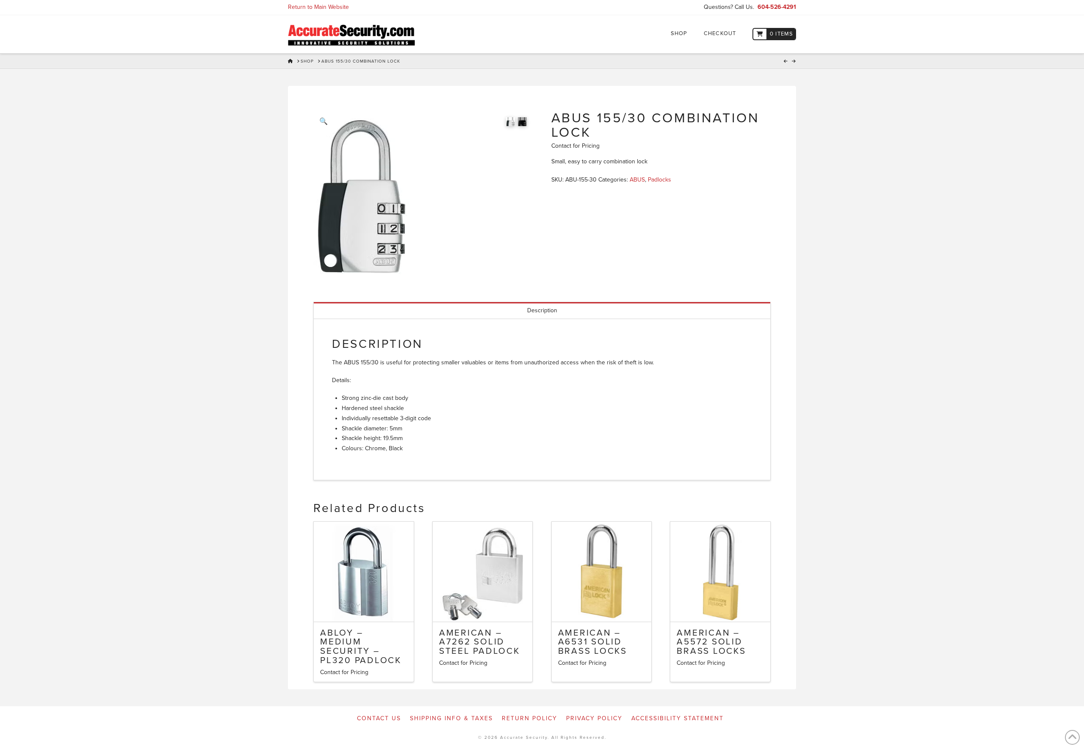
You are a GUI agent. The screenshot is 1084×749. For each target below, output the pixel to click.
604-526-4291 (777, 7)
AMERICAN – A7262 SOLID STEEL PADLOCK (479, 642)
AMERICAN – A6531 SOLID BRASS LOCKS (592, 642)
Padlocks (659, 179)
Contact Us (379, 718)
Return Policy (529, 718)
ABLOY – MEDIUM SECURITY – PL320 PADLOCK (360, 647)
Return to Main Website (318, 7)
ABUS (637, 179)
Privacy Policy (594, 718)
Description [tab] (542, 310)
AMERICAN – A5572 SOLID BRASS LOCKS (711, 642)
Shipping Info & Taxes (451, 718)
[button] (323, 121)
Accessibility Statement (677, 718)
